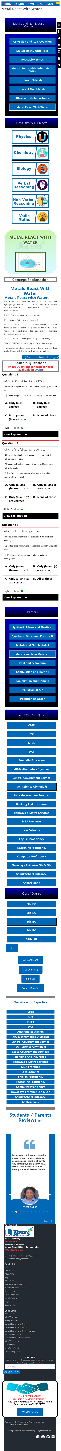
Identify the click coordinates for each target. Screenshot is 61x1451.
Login (50, 3)
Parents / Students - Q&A (15, 1287)
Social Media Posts (12, 1294)
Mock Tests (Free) (12, 1348)
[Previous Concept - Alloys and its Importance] (12, 948)
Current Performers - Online (16, 1324)
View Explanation (15, 434)
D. (44, 415)
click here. (39, 1363)
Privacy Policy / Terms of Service (31, 1422)
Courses (20, 3)
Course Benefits (30, 988)
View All (47, 1221)
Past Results (9, 1313)
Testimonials (10, 1291)
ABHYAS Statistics (12, 1341)
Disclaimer (9, 1422)
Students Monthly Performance (17, 1337)
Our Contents (10, 1344)
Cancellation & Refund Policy (16, 1424)
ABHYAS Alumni (11, 1317)
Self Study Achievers (13, 1334)
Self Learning (30, 969)
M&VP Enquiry (30, 1412)
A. (13, 405)
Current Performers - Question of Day (20, 1331)
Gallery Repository (12, 1320)
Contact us (9, 1270)
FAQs (31, 3)
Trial (41, 3)
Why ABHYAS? (30, 960)
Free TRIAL (30, 1357)
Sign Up (30, 978)
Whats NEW (9, 1274)
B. (41, 405)
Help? (8, 3)
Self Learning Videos (13, 1351)
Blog (6, 1277)
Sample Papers (11, 1298)
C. (16, 417)
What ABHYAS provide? (14, 1284)
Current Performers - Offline (16, 1327)
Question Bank (10, 1305)
